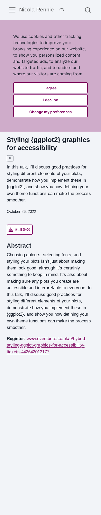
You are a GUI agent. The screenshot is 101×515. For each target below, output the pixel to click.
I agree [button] (50, 88)
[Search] (88, 10)
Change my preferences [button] (50, 112)
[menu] (12, 9)
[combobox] (88, 10)
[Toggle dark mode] (61, 10)
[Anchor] (35, 245)
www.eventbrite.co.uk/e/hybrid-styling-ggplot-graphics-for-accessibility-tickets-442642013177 (46, 345)
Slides (22, 229)
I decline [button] (50, 100)
